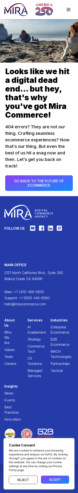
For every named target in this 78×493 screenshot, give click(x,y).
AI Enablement (30, 329)
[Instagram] (59, 230)
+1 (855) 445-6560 (34, 298)
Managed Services (30, 373)
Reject (23, 480)
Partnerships (53, 363)
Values (7, 350)
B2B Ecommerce (53, 342)
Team (7, 356)
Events (7, 400)
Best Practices (7, 409)
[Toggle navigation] (68, 9)
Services (30, 320)
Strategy (30, 339)
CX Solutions (30, 361)
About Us (7, 323)
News (7, 393)
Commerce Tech (30, 349)
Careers (7, 363)
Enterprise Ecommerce (53, 329)
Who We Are (7, 337)
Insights (7, 386)
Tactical (53, 370)
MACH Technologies (53, 354)
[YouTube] (32, 230)
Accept (55, 479)
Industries (53, 320)
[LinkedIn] (50, 230)
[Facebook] (41, 230)
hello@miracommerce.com (25, 304)
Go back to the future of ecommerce (39, 183)
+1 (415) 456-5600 (29, 292)
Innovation (7, 419)
